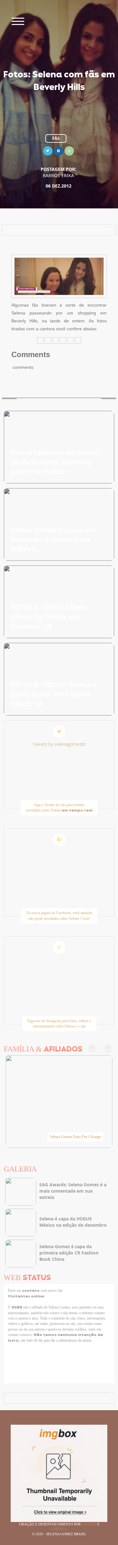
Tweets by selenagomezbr (59, 744)
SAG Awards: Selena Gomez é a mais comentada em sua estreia (72, 1191)
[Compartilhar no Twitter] (48, 150)
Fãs (55, 138)
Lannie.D (59, 1529)
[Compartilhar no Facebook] (58, 150)
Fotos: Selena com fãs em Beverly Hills (59, 81)
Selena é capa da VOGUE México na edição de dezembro (73, 1222)
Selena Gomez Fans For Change (75, 1137)
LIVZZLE (89, 1524)
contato (31, 1291)
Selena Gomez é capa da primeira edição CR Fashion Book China (68, 1252)
